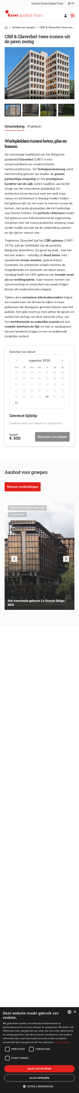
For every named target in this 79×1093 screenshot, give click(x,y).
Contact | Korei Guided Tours (47, 3)
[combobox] (69, 1012)
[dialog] (39, 1050)
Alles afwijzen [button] (39, 1077)
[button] (13, 559)
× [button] (74, 1011)
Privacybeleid (61, 1042)
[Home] (6, 27)
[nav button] (72, 15)
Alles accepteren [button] (39, 1068)
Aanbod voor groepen (23, 27)
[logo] (25, 14)
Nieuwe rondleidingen (22, 487)
